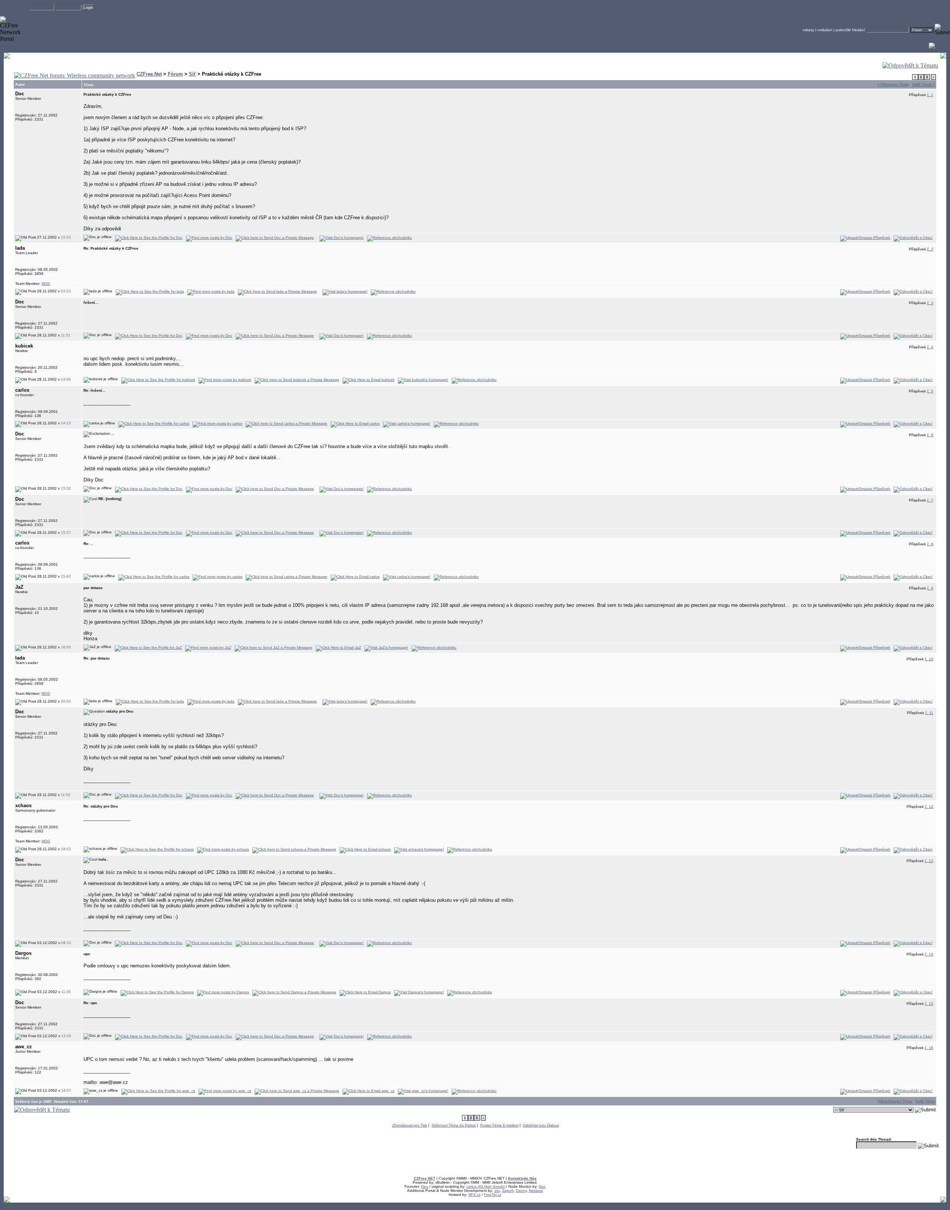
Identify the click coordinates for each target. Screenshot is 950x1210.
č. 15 (929, 1004)
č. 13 (929, 861)
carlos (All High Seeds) (485, 1186)
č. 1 (930, 95)
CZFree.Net (149, 74)
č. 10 (929, 659)
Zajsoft (508, 1190)
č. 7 (930, 500)
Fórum (175, 74)
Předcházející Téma (895, 1101)
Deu (424, 1186)
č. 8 (930, 544)
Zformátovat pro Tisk (409, 1125)
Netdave (536, 1190)
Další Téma (925, 1101)
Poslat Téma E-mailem (499, 1125)
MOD (46, 284)
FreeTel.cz (492, 1195)
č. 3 (930, 303)
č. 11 (929, 713)
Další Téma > (923, 84)
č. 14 (929, 954)
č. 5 (930, 391)
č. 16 (929, 1048)
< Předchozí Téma (893, 84)
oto (497, 1190)
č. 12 (929, 807)
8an (542, 1186)
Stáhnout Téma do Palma (454, 1125)
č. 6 (930, 435)
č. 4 (930, 347)
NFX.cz (474, 1195)
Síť (192, 74)
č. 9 (930, 588)
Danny (521, 1190)
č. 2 (930, 249)
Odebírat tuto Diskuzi (541, 1125)
